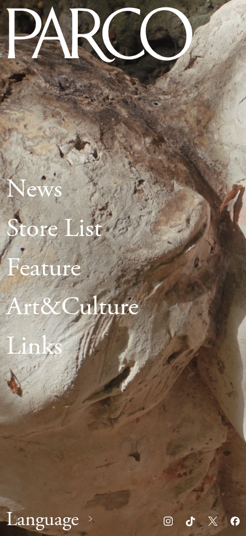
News (34, 189)
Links (34, 346)
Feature (43, 267)
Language (42, 519)
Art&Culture (72, 306)
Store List (54, 228)
